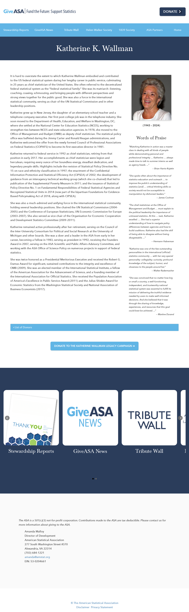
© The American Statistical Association (94, 602)
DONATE (170, 11)
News (44, 29)
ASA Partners (154, 29)
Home (177, 29)
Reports (16, 29)
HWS (99, 29)
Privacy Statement (102, 607)
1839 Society (127, 29)
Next (180, 418)
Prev (7, 418)
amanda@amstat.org (37, 557)
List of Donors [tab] (23, 327)
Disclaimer (82, 607)
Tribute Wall (71, 29)
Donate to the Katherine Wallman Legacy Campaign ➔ (94, 345)
